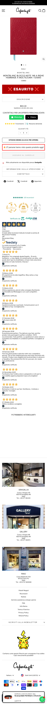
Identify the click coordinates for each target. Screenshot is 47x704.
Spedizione (17, 108)
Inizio (23, 69)
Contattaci (23, 174)
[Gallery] (23, 517)
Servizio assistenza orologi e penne (23, 600)
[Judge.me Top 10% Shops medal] (37, 208)
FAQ (23, 603)
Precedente (7, 249)
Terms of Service (23, 609)
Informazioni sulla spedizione (23, 169)
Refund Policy (23, 616)
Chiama (33, 117)
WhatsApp (18, 117)
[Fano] (23, 559)
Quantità (23, 129)
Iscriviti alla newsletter (23, 622)
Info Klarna (23, 606)
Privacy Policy (23, 612)
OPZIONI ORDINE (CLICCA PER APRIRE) (23, 140)
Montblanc (23, 73)
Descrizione (23, 99)
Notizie (23, 597)
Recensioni (23, 594)
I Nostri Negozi (23, 590)
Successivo (17, 249)
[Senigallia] (23, 475)
